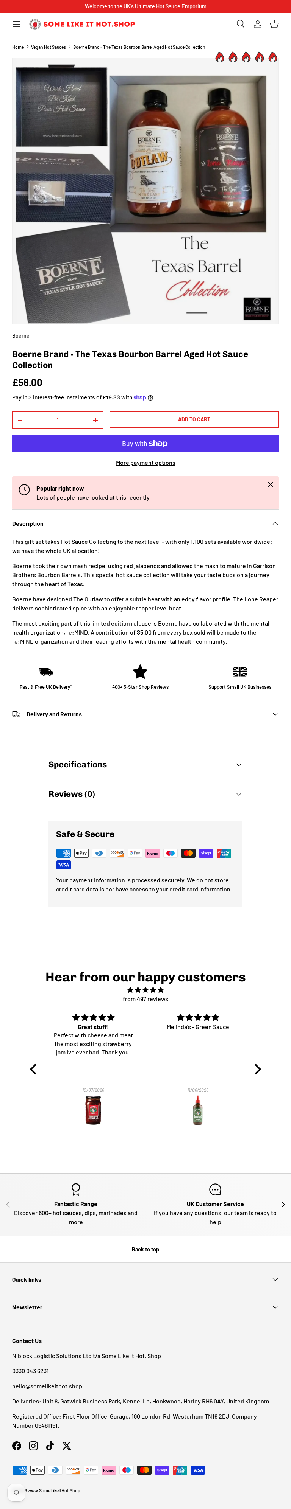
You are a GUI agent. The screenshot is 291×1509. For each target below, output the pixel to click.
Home (18, 47)
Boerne (21, 335)
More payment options (145, 462)
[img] (145, 989)
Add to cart (194, 419)
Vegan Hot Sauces (48, 47)
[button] (274, 24)
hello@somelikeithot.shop (47, 1385)
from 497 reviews (145, 998)
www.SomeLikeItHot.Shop (54, 1490)
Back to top (145, 1249)
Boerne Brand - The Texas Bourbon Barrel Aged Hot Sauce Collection (139, 47)
